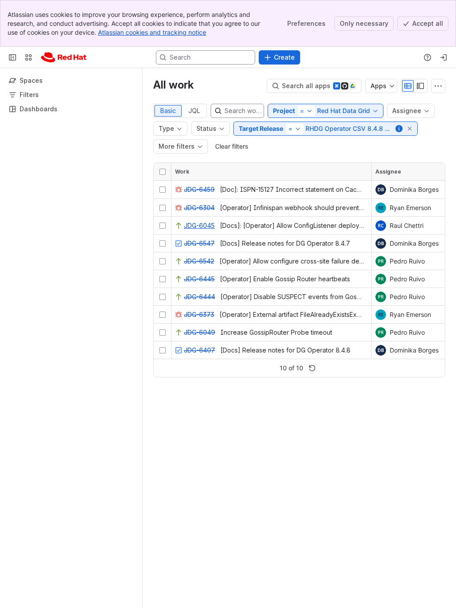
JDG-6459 (199, 189)
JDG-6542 (199, 261)
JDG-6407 (199, 350)
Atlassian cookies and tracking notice (152, 32)
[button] (399, 128)
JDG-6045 (199, 225)
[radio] (408, 86)
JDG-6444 (199, 296)
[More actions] (438, 86)
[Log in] (443, 57)
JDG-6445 (199, 279)
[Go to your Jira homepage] (63, 57)
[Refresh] (312, 368)
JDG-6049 (199, 332)
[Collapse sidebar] (12, 57)
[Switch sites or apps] (28, 57)
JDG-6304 (199, 207)
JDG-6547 (199, 243)
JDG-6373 (199, 314)
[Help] (427, 57)
